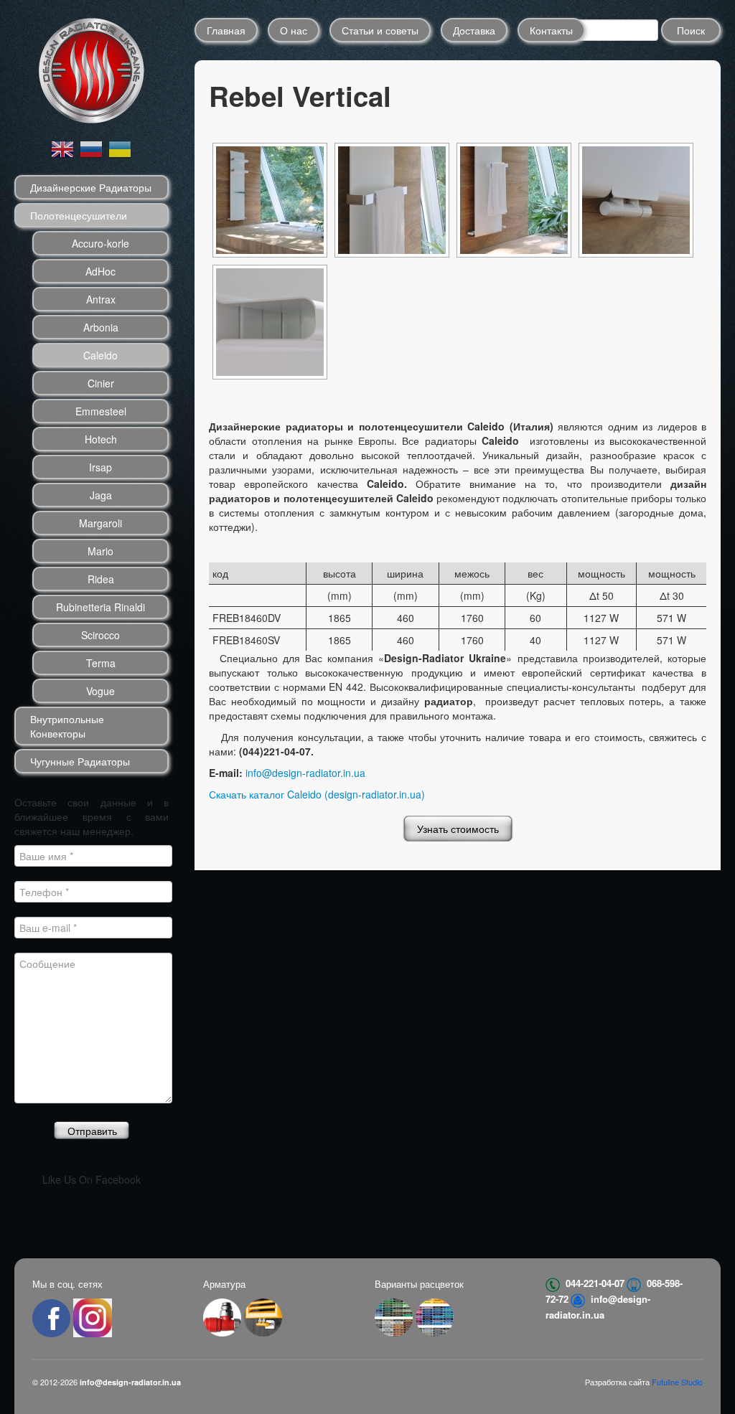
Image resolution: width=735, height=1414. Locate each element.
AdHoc (100, 271)
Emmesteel (100, 411)
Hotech (101, 439)
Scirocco (100, 635)
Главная (226, 30)
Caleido (100, 355)
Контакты (551, 30)
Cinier (101, 383)
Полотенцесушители (78, 215)
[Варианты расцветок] (394, 1316)
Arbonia (100, 327)
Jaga (101, 495)
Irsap (100, 467)
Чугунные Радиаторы (80, 761)
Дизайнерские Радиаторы (90, 187)
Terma (101, 663)
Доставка (474, 30)
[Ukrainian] (120, 148)
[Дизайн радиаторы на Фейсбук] (52, 1316)
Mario (100, 551)
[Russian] (92, 148)
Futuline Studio (677, 1381)
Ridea (101, 579)
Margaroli (100, 523)
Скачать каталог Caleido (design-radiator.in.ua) (317, 794)
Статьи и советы (380, 30)
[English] (63, 148)
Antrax (101, 299)
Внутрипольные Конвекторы (67, 726)
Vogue (100, 691)
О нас (293, 30)
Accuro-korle (100, 243)
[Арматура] (222, 1316)
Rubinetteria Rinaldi (100, 607)
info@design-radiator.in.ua (305, 772)
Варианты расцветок (419, 1284)
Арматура (224, 1284)
